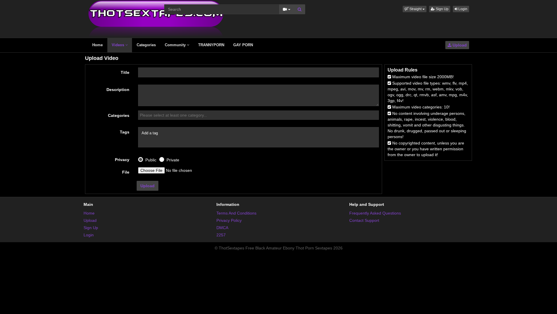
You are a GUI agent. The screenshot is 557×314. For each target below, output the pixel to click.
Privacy (122, 159)
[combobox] (258, 115)
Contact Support (364, 220)
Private (173, 160)
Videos (118, 45)
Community (176, 45)
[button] (414, 9)
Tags (124, 132)
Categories (146, 45)
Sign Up (442, 9)
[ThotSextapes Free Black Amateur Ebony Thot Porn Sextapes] (156, 18)
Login (462, 9)
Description (117, 89)
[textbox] (260, 115)
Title (125, 72)
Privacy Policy (229, 220)
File (125, 172)
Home (97, 45)
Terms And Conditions (236, 213)
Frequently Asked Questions (375, 213)
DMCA (222, 227)
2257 (221, 235)
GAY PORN (243, 45)
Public (150, 160)
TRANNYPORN (211, 45)
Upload (459, 45)
